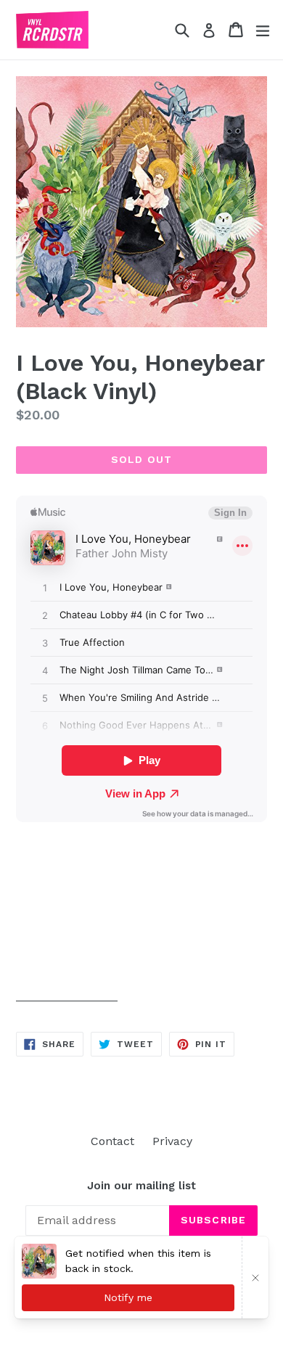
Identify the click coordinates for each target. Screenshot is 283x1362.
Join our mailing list (141, 1185)
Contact (112, 1141)
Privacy (172, 1141)
